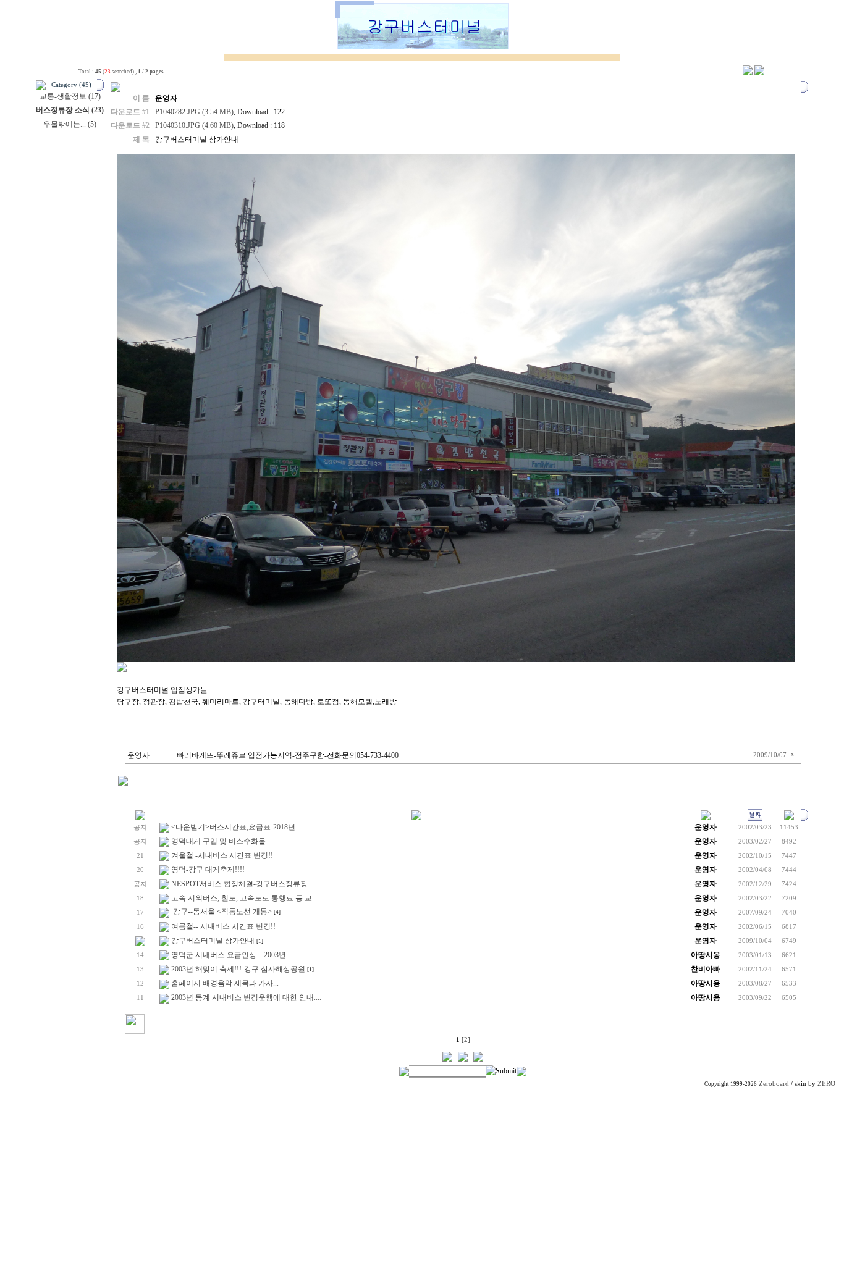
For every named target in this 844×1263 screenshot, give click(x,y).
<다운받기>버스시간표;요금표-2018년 (233, 827)
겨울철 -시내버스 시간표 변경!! (222, 855)
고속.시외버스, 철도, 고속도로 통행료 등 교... (244, 898)
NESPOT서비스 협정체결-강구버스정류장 (239, 883)
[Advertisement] (422, 1176)
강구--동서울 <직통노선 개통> (221, 911)
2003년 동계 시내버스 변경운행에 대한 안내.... (246, 997)
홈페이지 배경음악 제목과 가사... (225, 983)
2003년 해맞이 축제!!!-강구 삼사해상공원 (238, 969)
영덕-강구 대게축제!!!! (208, 869)
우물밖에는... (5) (69, 124)
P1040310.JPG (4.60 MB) (194, 125)
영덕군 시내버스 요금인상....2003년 (228, 954)
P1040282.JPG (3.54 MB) (194, 111)
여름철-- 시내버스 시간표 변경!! (223, 926)
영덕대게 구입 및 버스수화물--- (222, 841)
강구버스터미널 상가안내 (213, 940)
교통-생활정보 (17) (70, 96)
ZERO (826, 1083)
